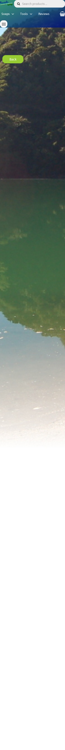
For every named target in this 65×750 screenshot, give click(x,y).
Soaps (5, 14)
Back (13, 59)
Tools (24, 14)
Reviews (43, 14)
